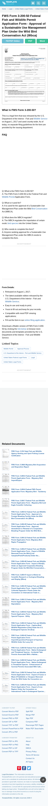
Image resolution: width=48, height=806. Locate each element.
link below (22, 329)
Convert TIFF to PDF (10, 725)
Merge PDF (30, 715)
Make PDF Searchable (34, 728)
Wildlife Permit (8, 197)
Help (27, 745)
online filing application (34, 320)
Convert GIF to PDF (9, 722)
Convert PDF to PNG (10, 745)
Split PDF (29, 711)
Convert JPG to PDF (10, 732)
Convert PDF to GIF (9, 748)
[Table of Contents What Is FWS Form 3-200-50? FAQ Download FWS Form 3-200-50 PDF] (33, 3)
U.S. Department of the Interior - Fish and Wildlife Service (22, 353)
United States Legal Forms (12, 362)
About (28, 741)
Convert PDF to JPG (10, 741)
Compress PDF (32, 722)
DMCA (28, 748)
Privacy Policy (31, 751)
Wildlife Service (40, 119)
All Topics (29, 762)
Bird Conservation (39, 209)
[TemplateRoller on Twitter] (29, 768)
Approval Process (23, 349)
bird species (13, 223)
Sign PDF (29, 718)
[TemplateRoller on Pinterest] (19, 768)
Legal (33, 357)
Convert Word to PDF (10, 711)
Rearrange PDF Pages (35, 725)
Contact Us (30, 758)
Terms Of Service (32, 755)
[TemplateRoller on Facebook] (24, 768)
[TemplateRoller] (8, 3)
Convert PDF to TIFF (10, 751)
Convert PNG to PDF (10, 718)
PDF (30, 41)
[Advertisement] (24, 163)
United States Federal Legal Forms (15, 357)
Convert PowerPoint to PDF (12, 728)
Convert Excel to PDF (10, 715)
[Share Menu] (43, 780)
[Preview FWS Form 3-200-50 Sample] (25, 74)
